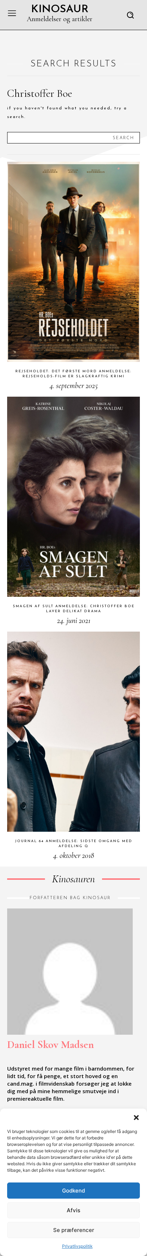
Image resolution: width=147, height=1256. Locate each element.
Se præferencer (73, 1230)
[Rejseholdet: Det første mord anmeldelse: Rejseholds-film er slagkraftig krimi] (73, 262)
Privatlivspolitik (77, 1246)
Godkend (73, 1190)
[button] (136, 1117)
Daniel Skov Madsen (50, 1044)
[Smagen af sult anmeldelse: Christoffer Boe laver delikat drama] (73, 497)
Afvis (73, 1210)
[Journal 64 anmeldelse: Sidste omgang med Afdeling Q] (73, 732)
